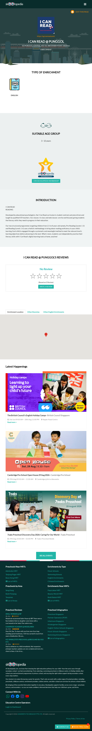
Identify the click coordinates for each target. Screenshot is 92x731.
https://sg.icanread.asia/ (46, 36)
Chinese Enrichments (56, 581)
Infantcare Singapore (56, 621)
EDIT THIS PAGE (82, 12)
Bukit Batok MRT (54, 597)
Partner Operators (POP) (57, 617)
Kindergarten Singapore (57, 624)
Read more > (12, 422)
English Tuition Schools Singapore (60, 628)
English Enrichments (55, 578)
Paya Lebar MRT (54, 590)
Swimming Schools (55, 574)
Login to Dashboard (13, 707)
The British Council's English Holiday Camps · (38, 415)
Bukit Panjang (11, 594)
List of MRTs (12, 581)
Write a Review (46, 287)
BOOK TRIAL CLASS (81, 726)
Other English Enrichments (53, 312)
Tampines (9, 597)
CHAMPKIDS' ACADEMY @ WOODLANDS (20, 627)
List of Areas (12, 601)
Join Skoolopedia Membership (46, 181)
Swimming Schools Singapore (59, 635)
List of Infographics (57, 638)
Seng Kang (10, 590)
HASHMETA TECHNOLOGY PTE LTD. (30, 714)
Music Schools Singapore (57, 631)
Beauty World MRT (55, 594)
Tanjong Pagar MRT (13, 574)
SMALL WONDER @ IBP (13, 614)
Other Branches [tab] (33, 312)
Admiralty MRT (12, 571)
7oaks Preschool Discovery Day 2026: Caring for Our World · (41, 534)
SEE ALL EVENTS (46, 556)
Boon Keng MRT (12, 578)
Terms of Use (80, 719)
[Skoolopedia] (14, 4)
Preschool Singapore (56, 614)
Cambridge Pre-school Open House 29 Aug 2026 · (38, 475)
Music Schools (53, 571)
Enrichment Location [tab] (15, 312)
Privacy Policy (70, 719)
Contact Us (63, 727)
